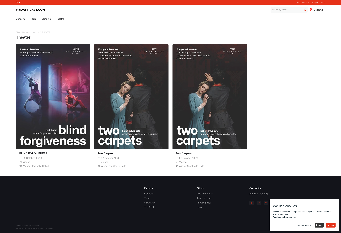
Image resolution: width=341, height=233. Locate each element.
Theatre (60, 19)
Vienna (36, 32)
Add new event (303, 2)
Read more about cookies (284, 217)
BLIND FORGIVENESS (33, 153)
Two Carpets (105, 153)
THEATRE (149, 207)
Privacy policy (204, 202)
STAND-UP (150, 202)
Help (323, 2)
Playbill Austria (23, 32)
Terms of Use (204, 198)
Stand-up (46, 19)
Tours (33, 19)
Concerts (20, 19)
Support (315, 2)
